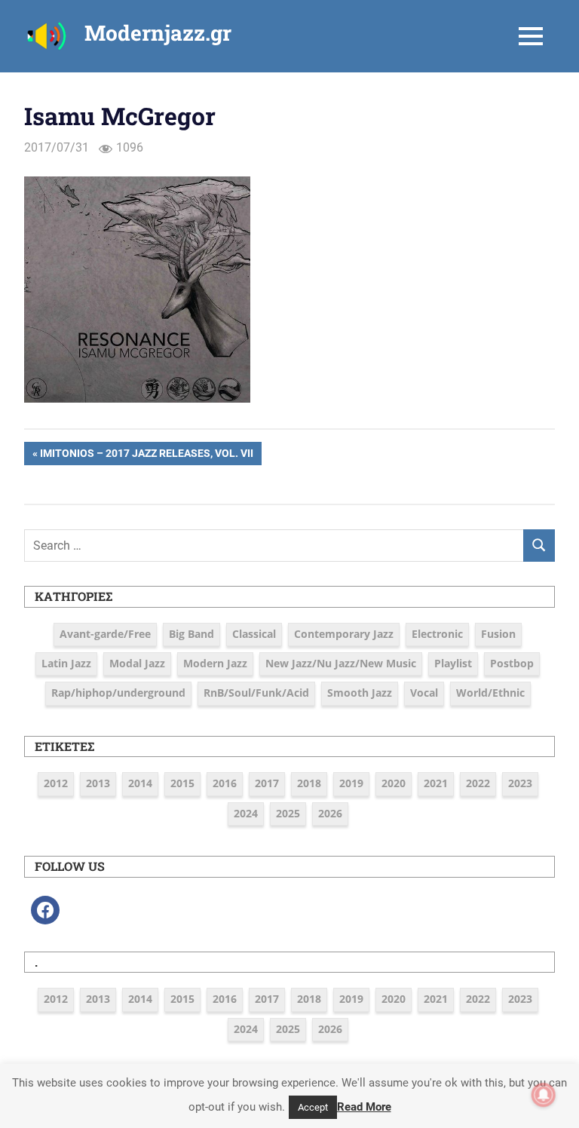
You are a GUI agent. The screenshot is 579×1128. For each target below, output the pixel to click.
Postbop (512, 663)
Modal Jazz (137, 663)
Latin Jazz (66, 663)
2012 (56, 783)
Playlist (453, 663)
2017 (267, 783)
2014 (140, 783)
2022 (478, 783)
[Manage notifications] (544, 1095)
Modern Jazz (215, 663)
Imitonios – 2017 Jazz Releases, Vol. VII (146, 455)
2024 (246, 813)
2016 (225, 783)
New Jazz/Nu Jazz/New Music (340, 663)
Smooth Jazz (359, 692)
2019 (351, 783)
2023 (520, 783)
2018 (309, 783)
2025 (288, 813)
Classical (254, 634)
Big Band (191, 634)
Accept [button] (313, 1107)
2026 (330, 813)
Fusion (498, 634)
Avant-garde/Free (105, 634)
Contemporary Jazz (344, 634)
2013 (98, 783)
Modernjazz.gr (157, 33)
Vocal (424, 692)
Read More (364, 1107)
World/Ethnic (490, 692)
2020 (393, 783)
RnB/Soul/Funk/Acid (256, 692)
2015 (182, 783)
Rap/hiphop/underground (118, 692)
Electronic (437, 634)
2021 (436, 783)
